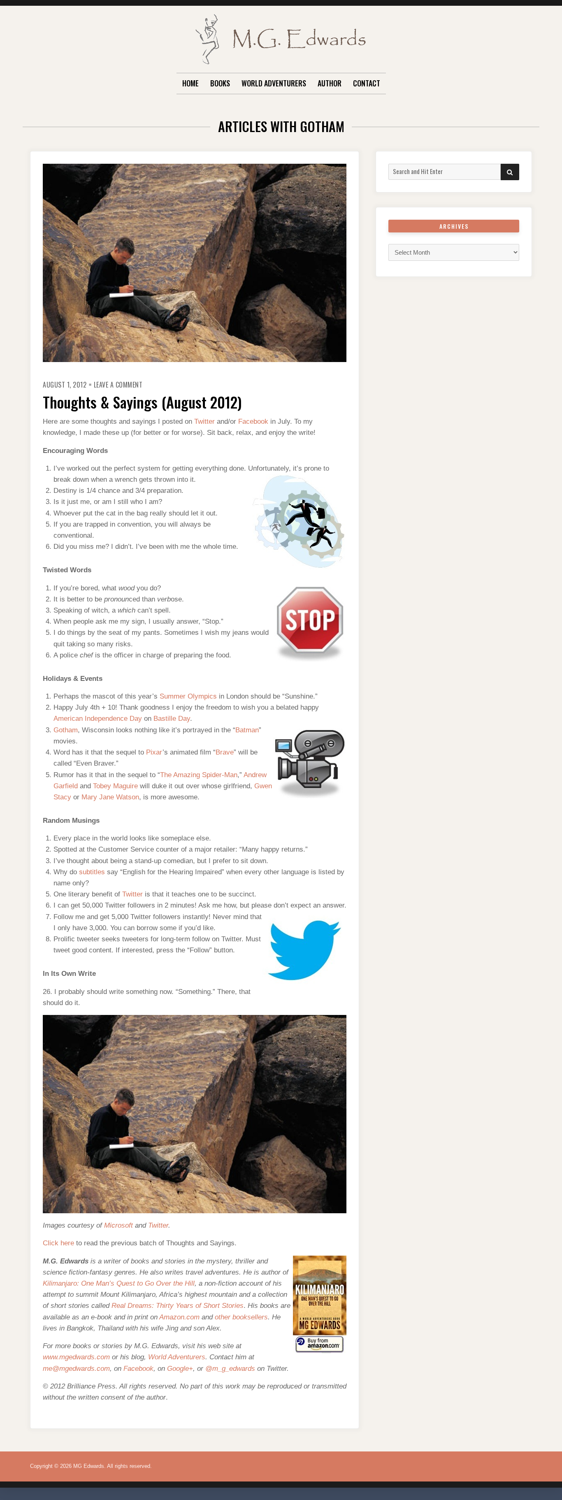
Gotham (65, 730)
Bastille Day (171, 718)
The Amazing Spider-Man (198, 775)
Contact (366, 83)
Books (220, 83)
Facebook (253, 421)
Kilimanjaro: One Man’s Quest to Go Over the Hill (119, 1283)
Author (329, 83)
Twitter (204, 421)
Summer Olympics (188, 696)
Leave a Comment (118, 385)
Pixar (154, 752)
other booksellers (241, 1317)
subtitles (92, 872)
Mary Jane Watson (110, 797)
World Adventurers (274, 83)
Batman (247, 730)
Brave (225, 752)
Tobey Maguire (115, 786)
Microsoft (118, 1225)
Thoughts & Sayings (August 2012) (142, 402)
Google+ (180, 1368)
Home (190, 83)
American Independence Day (97, 718)
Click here (58, 1243)
